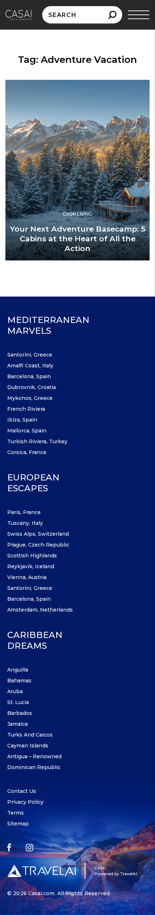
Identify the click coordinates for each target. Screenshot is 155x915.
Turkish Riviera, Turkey (37, 441)
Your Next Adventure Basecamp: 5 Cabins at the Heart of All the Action (77, 238)
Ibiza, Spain (22, 420)
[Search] (112, 15)
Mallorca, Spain (26, 430)
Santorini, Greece (29, 354)
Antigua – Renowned (34, 756)
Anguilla (17, 669)
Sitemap (18, 823)
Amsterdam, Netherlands (40, 610)
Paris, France (24, 512)
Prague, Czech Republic (38, 544)
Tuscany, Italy (25, 523)
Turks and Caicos (30, 734)
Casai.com (41, 893)
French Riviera (26, 409)
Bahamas (19, 680)
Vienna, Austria (26, 577)
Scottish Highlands (32, 555)
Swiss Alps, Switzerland (38, 534)
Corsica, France (26, 452)
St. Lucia (18, 702)
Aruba (15, 691)
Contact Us (21, 791)
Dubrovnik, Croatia (31, 387)
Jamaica (17, 724)
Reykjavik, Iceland (30, 566)
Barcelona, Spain (29, 376)
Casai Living (77, 214)
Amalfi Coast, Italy (30, 365)
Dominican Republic (34, 767)
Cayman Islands (27, 745)
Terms (15, 813)
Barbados (19, 713)
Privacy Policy (25, 802)
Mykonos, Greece (30, 398)
